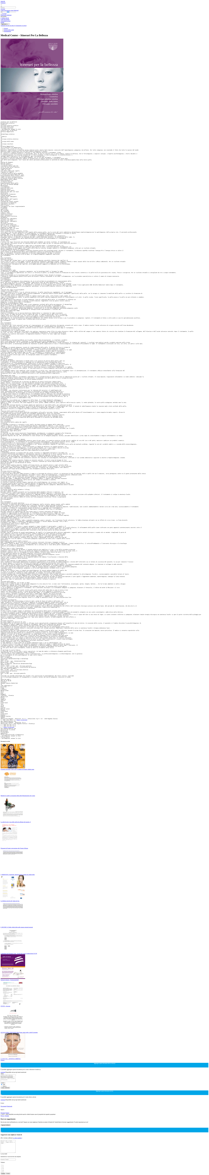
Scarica (2, 1060)
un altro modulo (17, 1138)
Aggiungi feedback (5, 1125)
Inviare (8, 1173)
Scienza (6, 28)
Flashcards (3, 15)
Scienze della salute (9, 30)
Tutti (4, 1084)
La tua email (4, 1153)
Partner (7, 1113)
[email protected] (21, 720)
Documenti (3, 1106)
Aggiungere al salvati (21, 25)
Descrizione (7, 1077)
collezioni (8, 15)
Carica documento (5, 10)
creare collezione (5, 1087)
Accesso (3, 9)
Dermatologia (7, 31)
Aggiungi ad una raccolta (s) (8, 25)
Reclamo (3, 1113)
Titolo (2, 1073)
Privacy (3, 1115)
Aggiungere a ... (5, 24)
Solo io (4, 1086)
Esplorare (3, 3)
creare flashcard (14, 10)
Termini (7, 1115)
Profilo (2, 22)
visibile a (3, 1083)
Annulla (3, 1173)
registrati (3, 1072)
